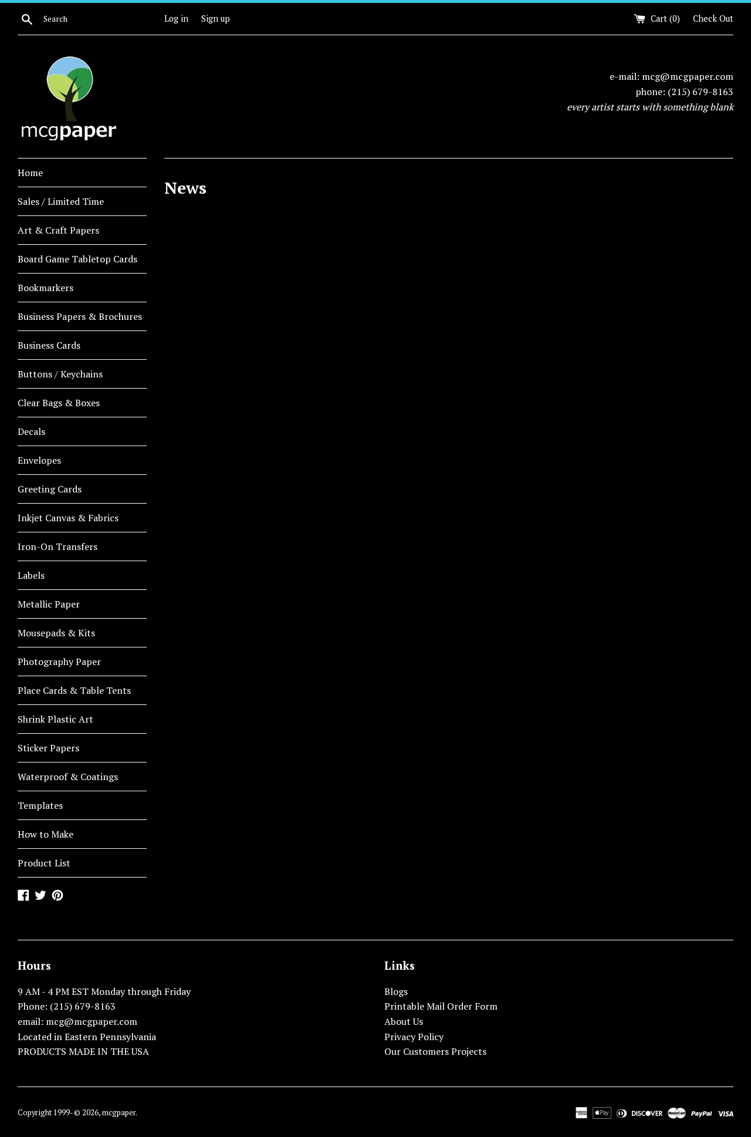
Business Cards (49, 345)
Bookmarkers (45, 287)
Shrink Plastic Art (55, 719)
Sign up (215, 18)
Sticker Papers (48, 747)
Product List (44, 862)
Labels (31, 575)
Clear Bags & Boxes (59, 402)
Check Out (713, 18)
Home (30, 172)
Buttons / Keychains (60, 373)
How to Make (45, 834)
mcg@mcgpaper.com (687, 76)
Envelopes (39, 460)
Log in (176, 18)
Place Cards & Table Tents (74, 690)
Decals (31, 431)
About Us (403, 1021)
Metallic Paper (49, 604)
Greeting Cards (50, 489)
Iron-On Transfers (57, 546)
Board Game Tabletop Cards (77, 258)
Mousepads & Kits (56, 632)
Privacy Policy (414, 1036)
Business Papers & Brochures (80, 316)
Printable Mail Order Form (441, 1006)
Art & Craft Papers (58, 230)
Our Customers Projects (435, 1051)
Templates (40, 805)
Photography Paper (59, 661)
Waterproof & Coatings (68, 776)
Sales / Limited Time (61, 201)
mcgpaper (119, 1113)
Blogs (396, 991)
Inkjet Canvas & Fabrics (68, 517)
